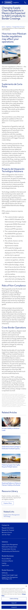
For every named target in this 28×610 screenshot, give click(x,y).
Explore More (8, 503)
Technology (7, 516)
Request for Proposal (8, 530)
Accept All (14, 607)
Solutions (8, 26)
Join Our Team (6, 534)
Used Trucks (5, 565)
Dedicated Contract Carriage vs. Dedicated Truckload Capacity (11, 447)
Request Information (8, 528)
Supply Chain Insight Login (10, 575)
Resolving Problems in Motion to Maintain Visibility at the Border (11, 484)
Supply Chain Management (12, 515)
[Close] (26, 586)
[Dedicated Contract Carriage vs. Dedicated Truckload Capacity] (11, 440)
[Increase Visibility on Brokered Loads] (11, 422)
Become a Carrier (7, 532)
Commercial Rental (7, 561)
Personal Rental (6, 558)
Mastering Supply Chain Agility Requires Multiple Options (11, 466)
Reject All (14, 603)
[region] (14, 597)
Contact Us (5, 525)
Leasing (4, 563)
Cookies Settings (14, 598)
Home (3, 26)
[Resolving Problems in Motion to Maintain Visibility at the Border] (11, 476)
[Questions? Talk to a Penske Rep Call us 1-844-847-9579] (25, 2)
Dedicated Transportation (9, 547)
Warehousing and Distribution (10, 551)
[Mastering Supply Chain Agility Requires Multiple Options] (11, 458)
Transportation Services (18, 26)
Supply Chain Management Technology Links (10, 578)
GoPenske (5, 573)
